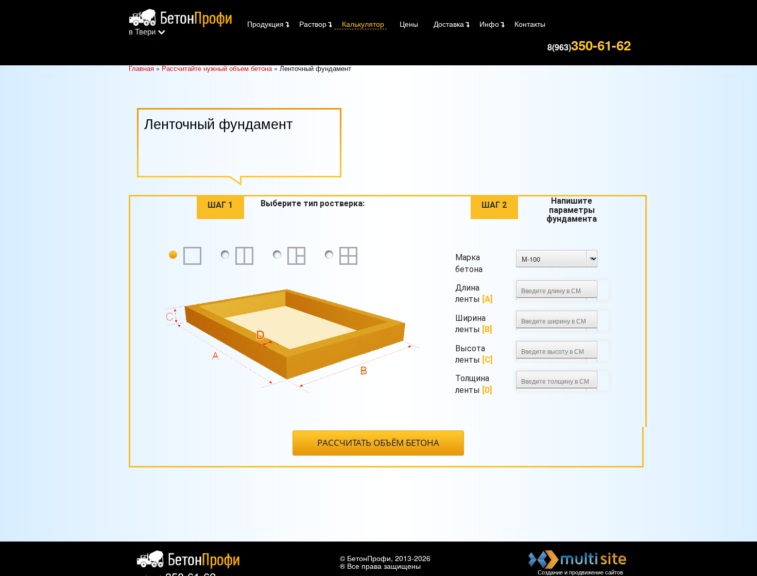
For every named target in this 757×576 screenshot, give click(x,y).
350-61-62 (589, 43)
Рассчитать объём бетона (378, 442)
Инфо (489, 24)
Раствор (312, 24)
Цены (409, 24)
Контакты (529, 24)
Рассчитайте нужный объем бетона (217, 68)
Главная (141, 68)
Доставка (449, 24)
